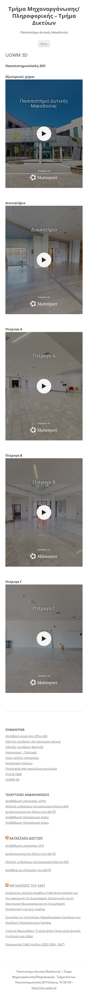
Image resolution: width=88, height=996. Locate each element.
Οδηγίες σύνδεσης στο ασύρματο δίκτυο (33, 741)
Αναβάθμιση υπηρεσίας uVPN (25, 801)
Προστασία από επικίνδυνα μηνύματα (31, 769)
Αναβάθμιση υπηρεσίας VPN (24, 846)
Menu (44, 43)
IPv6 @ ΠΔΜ (13, 774)
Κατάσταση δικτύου (18, 763)
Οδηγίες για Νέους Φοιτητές (24, 747)
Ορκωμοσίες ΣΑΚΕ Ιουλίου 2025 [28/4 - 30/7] (35, 944)
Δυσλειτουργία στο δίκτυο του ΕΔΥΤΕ (30, 812)
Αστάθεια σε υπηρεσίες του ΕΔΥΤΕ (28, 870)
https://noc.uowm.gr (44, 988)
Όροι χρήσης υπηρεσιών (22, 758)
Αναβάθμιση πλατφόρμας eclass (27, 817)
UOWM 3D (12, 779)
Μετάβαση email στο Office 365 (26, 736)
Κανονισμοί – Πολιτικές (21, 752)
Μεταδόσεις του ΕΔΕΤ (27, 885)
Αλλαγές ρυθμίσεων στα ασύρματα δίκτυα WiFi (37, 806)
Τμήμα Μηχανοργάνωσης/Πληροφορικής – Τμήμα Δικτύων (44, 15)
